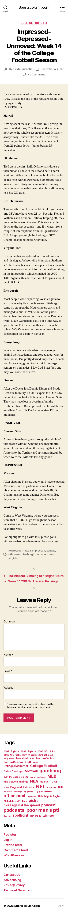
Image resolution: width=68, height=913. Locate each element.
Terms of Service (16, 890)
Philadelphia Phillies (15, 801)
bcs (32, 758)
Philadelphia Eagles (49, 796)
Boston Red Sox (13, 762)
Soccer (7, 816)
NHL (60, 787)
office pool (14, 795)
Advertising (12, 880)
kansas (50, 550)
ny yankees (43, 791)
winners (48, 815)
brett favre (31, 762)
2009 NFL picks (46, 751)
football (31, 771)
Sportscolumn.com (34, 7)
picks (34, 800)
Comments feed (15, 850)
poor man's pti (42, 810)
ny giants (28, 791)
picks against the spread (21, 805)
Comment (9, 621)
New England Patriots (18, 787)
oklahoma (14, 554)
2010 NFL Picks (12, 755)
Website (8, 687)
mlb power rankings (15, 781)
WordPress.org (15, 855)
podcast (48, 805)
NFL (40, 786)
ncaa (53, 781)
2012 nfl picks (45, 755)
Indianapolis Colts (18, 777)
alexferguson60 (22, 69)
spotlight (20, 815)
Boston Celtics (45, 758)
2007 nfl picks (11, 751)
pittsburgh (28, 554)
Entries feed (12, 845)
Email (7, 671)
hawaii (27, 550)
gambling (50, 771)
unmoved (41, 554)
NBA (34, 781)
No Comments (36, 74)
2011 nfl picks (29, 755)
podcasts (14, 810)
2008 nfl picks (28, 751)
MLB (51, 776)
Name (8, 654)
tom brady (35, 816)
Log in (7, 840)
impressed (38, 550)
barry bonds (8, 759)
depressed (15, 550)
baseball (22, 758)
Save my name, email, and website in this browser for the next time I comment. (30, 706)
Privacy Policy (14, 885)
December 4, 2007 (52, 69)
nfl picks (51, 787)
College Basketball (15, 766)
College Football (34, 22)
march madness (38, 777)
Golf (5, 777)
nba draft (44, 782)
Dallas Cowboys (13, 771)
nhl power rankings (12, 791)
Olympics (31, 796)
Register (9, 834)
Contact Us (11, 874)
